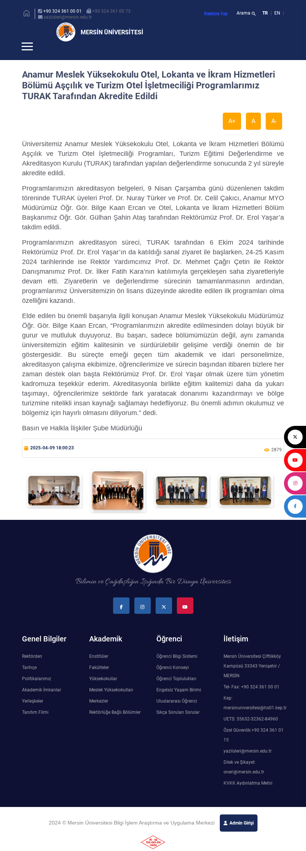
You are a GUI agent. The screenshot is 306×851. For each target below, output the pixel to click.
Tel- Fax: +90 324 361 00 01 (252, 699)
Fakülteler (99, 679)
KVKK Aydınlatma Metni (248, 795)
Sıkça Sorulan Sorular (178, 724)
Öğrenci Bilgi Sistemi (176, 668)
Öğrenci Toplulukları (176, 691)
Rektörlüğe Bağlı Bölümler (115, 724)
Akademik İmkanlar (41, 702)
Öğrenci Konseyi (172, 679)
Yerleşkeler (32, 713)
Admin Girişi (242, 835)
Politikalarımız (36, 691)
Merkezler (98, 713)
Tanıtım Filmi (35, 724)
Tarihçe (29, 679)
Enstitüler (98, 668)
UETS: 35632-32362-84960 (251, 731)
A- (274, 133)
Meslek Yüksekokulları (111, 702)
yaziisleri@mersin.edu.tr (68, 17)
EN (277, 13)
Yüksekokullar (103, 691)
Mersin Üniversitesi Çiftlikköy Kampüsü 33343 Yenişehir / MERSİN (252, 678)
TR (265, 13)
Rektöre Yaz (216, 13)
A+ (231, 133)
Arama (246, 13)
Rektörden (32, 668)
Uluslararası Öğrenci (176, 713)
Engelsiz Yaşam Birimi (178, 702)
